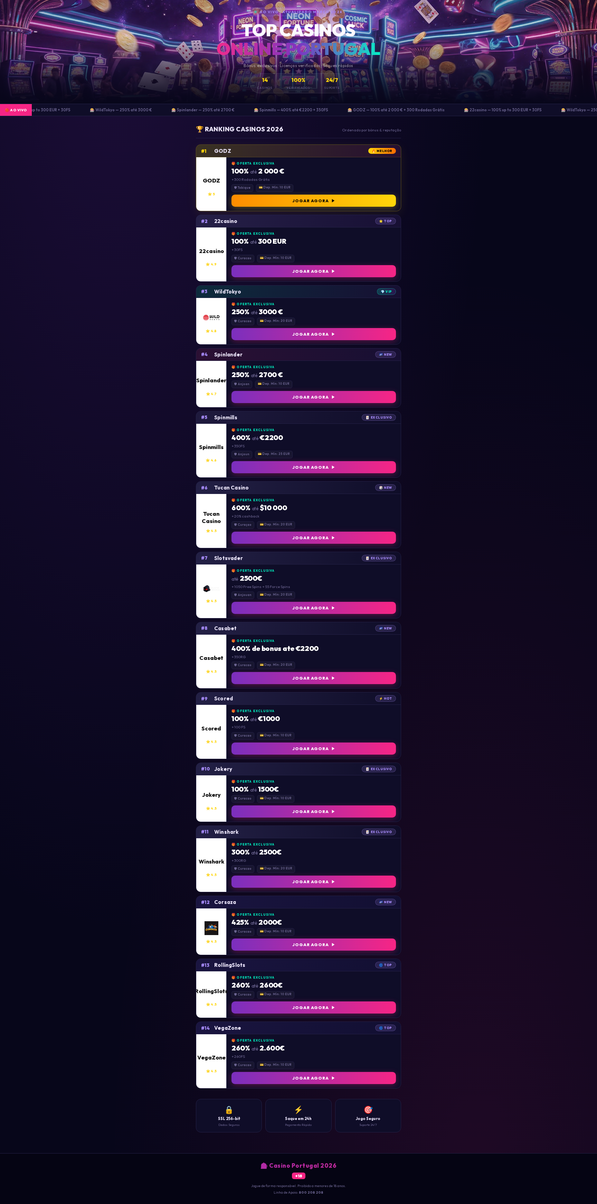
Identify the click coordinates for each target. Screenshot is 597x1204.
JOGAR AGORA (310, 200)
